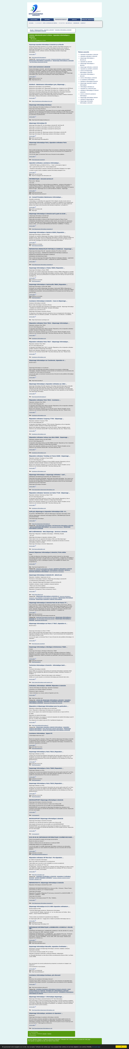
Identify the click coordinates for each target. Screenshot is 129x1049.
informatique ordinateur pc (87, 86)
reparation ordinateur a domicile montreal (61, 878)
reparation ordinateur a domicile (88, 56)
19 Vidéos (38, 40)
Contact (83, 23)
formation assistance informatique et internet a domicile (43, 992)
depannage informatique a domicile (63, 60)
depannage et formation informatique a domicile (86, 102)
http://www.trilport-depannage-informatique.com (43, 489)
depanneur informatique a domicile (44, 568)
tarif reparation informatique (56, 527)
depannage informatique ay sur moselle (43, 59)
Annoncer (76, 23)
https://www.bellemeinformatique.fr (40, 725)
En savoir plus (96, 1047)
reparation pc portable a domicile (89, 68)
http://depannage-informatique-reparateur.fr (42, 229)
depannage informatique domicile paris (45, 617)
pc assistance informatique (87, 79)
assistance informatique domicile (89, 81)
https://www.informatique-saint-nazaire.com (42, 682)
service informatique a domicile (88, 77)
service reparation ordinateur (43, 878)
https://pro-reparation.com (38, 874)
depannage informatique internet (89, 97)
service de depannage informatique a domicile (50, 700)
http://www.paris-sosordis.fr (38, 159)
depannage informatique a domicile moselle (60, 59)
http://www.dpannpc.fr (37, 748)
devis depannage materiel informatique (53, 728)
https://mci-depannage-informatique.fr (41, 523)
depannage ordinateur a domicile (89, 67)
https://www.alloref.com (37, 594)
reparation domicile (61, 19)
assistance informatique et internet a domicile (89, 91)
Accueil (31, 23)
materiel (47, 19)
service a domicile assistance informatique (88, 94)
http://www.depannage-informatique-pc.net (42, 1028)
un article (69, 23)
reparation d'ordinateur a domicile (46, 876)
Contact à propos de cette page (82, 1039)
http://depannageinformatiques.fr (40, 854)
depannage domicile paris (41, 620)
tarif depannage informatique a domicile (62, 525)
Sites (44, 23)
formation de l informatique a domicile (52, 570)
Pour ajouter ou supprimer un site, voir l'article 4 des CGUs (43, 1040)
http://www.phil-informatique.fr (39, 57)
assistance (34, 19)
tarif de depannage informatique (39, 527)
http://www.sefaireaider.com (38, 549)
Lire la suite (32, 54)
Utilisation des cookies (67, 1039)
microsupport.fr (35, 815)
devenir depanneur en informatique (56, 571)
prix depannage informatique (43, 525)
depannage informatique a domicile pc (40, 60)
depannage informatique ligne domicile (53, 703)
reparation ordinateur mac (35, 879)
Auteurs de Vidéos (51, 23)
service (74, 19)
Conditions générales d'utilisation (51, 1039)
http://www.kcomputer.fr (37, 245)
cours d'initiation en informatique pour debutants (46, 597)
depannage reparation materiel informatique (49, 599)
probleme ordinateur (88, 19)
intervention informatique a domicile (87, 75)
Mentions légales (37, 1039)
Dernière (49, 1033)
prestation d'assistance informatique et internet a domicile (51, 989)
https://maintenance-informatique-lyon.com (42, 101)
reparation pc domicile (86, 61)
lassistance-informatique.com (39, 338)
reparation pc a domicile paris (88, 88)
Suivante (45, 1033)
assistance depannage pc (87, 99)
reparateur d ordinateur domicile (53, 701)
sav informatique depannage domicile (38, 62)
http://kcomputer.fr (36, 281)
